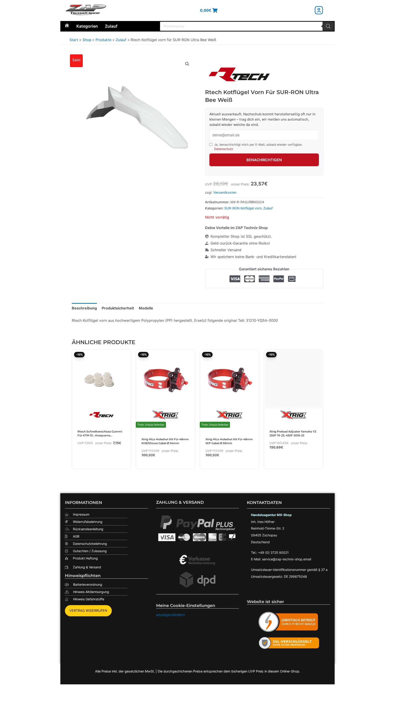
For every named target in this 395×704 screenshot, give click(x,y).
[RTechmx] (239, 74)
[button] (187, 64)
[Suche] (328, 26)
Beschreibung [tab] (84, 308)
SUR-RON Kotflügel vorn (243, 208)
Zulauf (111, 26)
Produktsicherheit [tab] (118, 308)
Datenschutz (223, 149)
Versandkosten (224, 192)
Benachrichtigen (264, 160)
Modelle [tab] (146, 308)
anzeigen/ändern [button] (170, 614)
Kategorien (87, 26)
